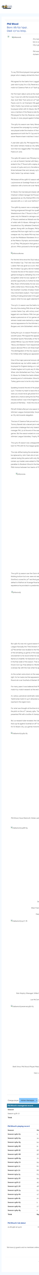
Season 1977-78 (14, 1186)
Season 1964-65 (14, 1142)
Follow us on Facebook (30, 6)
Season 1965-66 (14, 1146)
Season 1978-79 (14, 1190)
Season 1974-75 (14, 1174)
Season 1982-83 (14, 1202)
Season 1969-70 (14, 1162)
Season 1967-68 (14, 1154)
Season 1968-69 (14, 1158)
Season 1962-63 (14, 1134)
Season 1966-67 (14, 1150)
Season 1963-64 (14, 1138)
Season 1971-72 (14, 1170)
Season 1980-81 (14, 1198)
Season (11, 1110)
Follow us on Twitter (26, 6)
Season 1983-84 (14, 1206)
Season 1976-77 (14, 1182)
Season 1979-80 (14, 1194)
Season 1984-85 (14, 1210)
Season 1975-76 (14, 1178)
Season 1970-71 (14, 1166)
